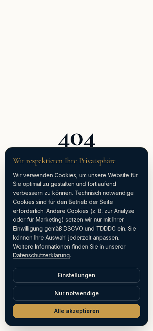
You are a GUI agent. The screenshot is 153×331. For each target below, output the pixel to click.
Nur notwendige (77, 293)
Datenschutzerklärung (41, 255)
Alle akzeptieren (76, 310)
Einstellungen (76, 275)
